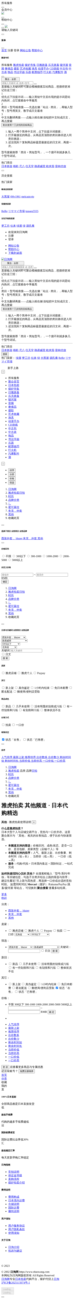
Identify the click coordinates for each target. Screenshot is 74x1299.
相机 (16, 166)
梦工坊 (5, 225)
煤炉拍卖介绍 (16, 1182)
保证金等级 (15, 1175)
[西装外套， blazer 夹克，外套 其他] (20, 947)
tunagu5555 (31, 211)
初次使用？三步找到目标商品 (17, 125)
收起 (4, 897)
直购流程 (13, 1179)
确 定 (51, 1012)
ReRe (4, 211)
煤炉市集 (30, 64)
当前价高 (37, 760)
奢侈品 (9, 68)
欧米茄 (50, 166)
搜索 (5, 354)
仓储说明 (13, 1204)
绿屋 (19, 225)
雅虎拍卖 (18, 64)
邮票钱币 (37, 72)
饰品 (10, 72)
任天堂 (29, 166)
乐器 (28, 72)
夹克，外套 (15, 510)
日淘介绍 (13, 1247)
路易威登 (40, 166)
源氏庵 (30, 225)
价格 (12, 478)
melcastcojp (27, 196)
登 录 (5, 1067)
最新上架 (19, 757)
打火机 (47, 72)
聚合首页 (13, 381)
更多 (4, 894)
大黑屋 (5, 196)
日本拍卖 (13, 385)
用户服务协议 (16, 1225)
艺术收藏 (25, 68)
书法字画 (19, 72)
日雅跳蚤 (41, 64)
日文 (8, 654)
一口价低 (48, 760)
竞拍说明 (13, 1171)
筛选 (12, 482)
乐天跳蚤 (53, 64)
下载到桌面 (15, 252)
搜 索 (5, 658)
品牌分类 (13, 499)
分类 (12, 474)
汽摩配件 (57, 72)
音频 (11, 403)
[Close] (2, 525)
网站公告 (25, 50)
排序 (12, 470)
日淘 (56, 1279)
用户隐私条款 (16, 1229)
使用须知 (13, 1232)
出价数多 (42, 757)
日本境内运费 (16, 1200)
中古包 (64, 68)
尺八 (22, 166)
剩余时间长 (12, 760)
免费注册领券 (26, 1071)
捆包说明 (13, 1211)
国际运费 (13, 1207)
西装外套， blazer (12, 538)
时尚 (11, 496)
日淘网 (12, 489)
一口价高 (59, 760)
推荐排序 (30, 757)
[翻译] (35, 83)
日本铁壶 (6, 166)
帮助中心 (37, 50)
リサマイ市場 (16, 211)
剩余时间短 (15, 1042)
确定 (5, 581)
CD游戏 (54, 68)
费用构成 (13, 1196)
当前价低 (25, 760)
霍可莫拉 (13, 507)
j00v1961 (15, 196)
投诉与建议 (15, 1250)
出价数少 (54, 757)
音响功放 (60, 166)
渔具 (34, 68)
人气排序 (7, 757)
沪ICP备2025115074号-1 (15, 1282)
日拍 (22, 492)
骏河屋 (64, 64)
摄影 (16, 68)
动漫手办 (43, 68)
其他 (11, 514)
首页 (4, 50)
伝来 (13, 225)
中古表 (12, 432)
